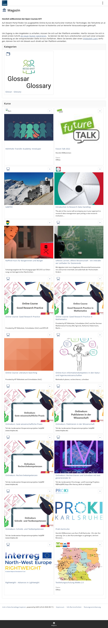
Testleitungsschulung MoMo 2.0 (70, 582)
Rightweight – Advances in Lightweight (22, 582)
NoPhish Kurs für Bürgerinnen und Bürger (24, 260)
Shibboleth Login (90, 38)
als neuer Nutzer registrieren (33, 36)
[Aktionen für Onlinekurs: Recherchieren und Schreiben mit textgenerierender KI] (100, 437)
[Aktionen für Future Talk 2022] (100, 111)
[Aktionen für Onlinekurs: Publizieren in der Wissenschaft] (100, 386)
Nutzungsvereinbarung (92, 607)
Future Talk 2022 (63, 149)
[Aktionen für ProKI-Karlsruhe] (100, 491)
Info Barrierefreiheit (74, 607)
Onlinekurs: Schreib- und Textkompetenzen (24, 529)
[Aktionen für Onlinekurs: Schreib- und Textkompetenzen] (50, 491)
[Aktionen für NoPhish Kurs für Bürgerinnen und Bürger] (50, 223)
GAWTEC (9, 207)
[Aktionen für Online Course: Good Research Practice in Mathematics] (100, 279)
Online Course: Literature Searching (21, 372)
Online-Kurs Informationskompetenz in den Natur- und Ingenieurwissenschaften (78, 374)
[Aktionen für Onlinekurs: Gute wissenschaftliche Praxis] (50, 386)
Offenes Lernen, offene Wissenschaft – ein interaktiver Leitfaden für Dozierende (78, 261)
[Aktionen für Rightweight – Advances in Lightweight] (50, 545)
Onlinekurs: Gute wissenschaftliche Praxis (23, 424)
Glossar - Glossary (13, 92)
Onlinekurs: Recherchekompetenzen (21, 475)
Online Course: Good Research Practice (22, 316)
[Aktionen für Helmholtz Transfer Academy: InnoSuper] (50, 111)
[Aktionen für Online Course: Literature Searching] (50, 335)
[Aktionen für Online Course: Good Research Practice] (50, 279)
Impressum (60, 607)
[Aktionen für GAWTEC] (50, 169)
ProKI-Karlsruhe (63, 529)
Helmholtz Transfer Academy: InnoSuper (23, 149)
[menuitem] (54, 624)
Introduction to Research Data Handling (73, 207)
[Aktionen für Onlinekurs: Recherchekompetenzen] (50, 437)
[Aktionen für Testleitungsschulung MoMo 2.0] (100, 545)
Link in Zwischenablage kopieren (14, 607)
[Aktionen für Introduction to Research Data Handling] (100, 169)
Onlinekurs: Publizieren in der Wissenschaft (75, 424)
